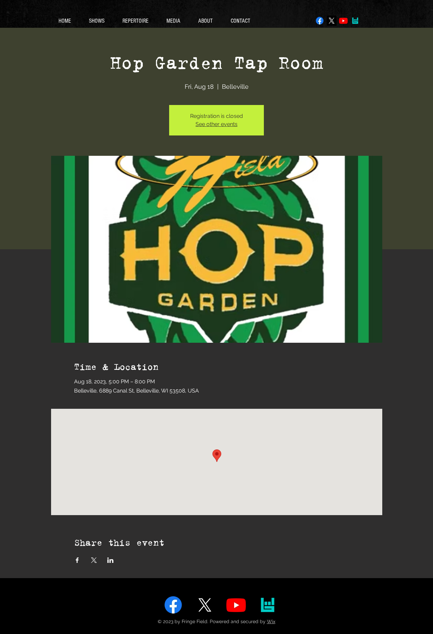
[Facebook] (320, 21)
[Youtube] (343, 21)
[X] (331, 21)
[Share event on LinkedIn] (110, 560)
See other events (216, 124)
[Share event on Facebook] (77, 560)
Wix (271, 621)
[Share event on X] (94, 560)
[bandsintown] (355, 21)
